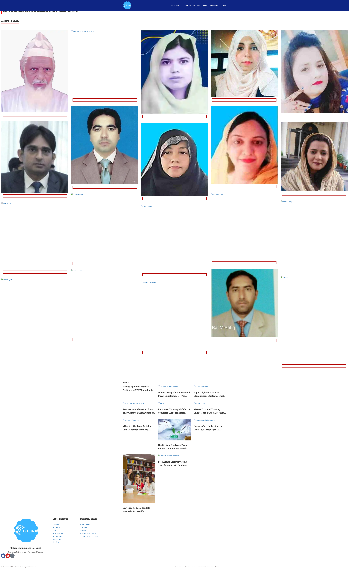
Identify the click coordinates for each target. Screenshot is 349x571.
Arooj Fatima (105, 339)
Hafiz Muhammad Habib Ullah (104, 100)
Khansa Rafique (314, 270)
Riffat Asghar (35, 348)
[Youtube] (7, 555)
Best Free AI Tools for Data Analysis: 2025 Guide (136, 509)
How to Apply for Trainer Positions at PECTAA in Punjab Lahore (138, 388)
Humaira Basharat (174, 116)
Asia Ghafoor (175, 275)
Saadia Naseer (104, 263)
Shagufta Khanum (174, 198)
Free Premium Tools (192, 5)
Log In (224, 5)
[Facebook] (3, 555)
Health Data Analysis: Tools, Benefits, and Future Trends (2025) (172, 446)
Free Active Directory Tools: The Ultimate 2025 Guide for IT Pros (174, 463)
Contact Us (214, 5)
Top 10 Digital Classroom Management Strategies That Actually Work (209, 394)
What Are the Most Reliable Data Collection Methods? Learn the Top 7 (137, 428)
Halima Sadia (35, 272)
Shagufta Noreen (174, 352)
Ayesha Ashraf (244, 263)
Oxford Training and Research (25, 547)
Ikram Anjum (104, 187)
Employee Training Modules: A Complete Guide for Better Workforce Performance (174, 411)
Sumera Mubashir (314, 115)
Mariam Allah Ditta (244, 100)
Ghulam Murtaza (35, 115)
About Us (174, 5)
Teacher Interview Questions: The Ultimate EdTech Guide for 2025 (139, 411)
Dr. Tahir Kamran (314, 366)
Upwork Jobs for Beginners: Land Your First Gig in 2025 (208, 428)
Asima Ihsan (314, 194)
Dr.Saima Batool (244, 186)
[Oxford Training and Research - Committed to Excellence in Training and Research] (127, 5)
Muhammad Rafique (244, 340)
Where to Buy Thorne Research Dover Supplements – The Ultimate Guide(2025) (174, 394)
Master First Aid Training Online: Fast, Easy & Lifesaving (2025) (209, 411)
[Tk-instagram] (12, 555)
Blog (205, 5)
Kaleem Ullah (34, 196)
